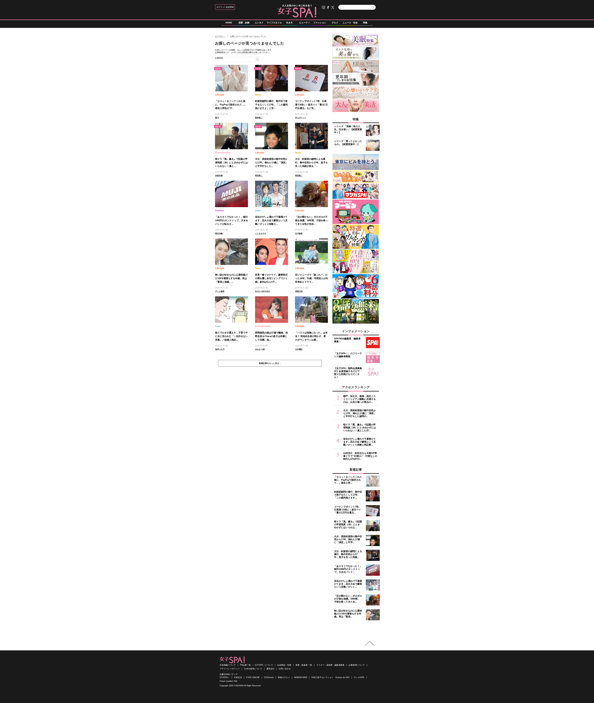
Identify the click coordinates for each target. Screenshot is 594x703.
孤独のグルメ (284, 677)
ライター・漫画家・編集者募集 (330, 665)
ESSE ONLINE (253, 677)
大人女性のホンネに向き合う (297, 5)
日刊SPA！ (225, 677)
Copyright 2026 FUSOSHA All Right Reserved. (240, 685)
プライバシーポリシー (230, 669)
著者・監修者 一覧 (303, 665)
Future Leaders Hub (228, 681)
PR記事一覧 (245, 665)
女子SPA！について (264, 665)
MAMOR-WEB (300, 677)
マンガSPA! (359, 677)
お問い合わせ (285, 669)
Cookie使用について (253, 669)
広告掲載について (228, 665)
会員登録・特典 (284, 665)
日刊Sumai (269, 677)
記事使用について (357, 665)
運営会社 (270, 669)
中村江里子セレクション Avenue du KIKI (330, 677)
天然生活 (238, 677)
